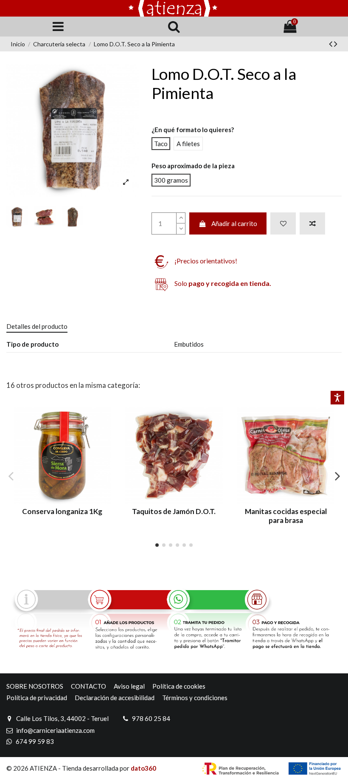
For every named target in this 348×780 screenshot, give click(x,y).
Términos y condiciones (194, 697)
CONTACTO (88, 686)
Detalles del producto (36, 326)
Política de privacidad (36, 697)
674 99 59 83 (35, 741)
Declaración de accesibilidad (114, 697)
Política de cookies (178, 686)
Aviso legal (129, 686)
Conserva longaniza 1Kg (62, 511)
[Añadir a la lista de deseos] (283, 223)
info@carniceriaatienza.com (55, 730)
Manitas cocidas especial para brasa (286, 515)
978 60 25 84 (151, 718)
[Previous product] (331, 43)
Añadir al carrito (234, 223)
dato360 (143, 768)
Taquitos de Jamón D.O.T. (174, 511)
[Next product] (335, 43)
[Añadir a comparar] (312, 223)
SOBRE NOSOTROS (34, 686)
